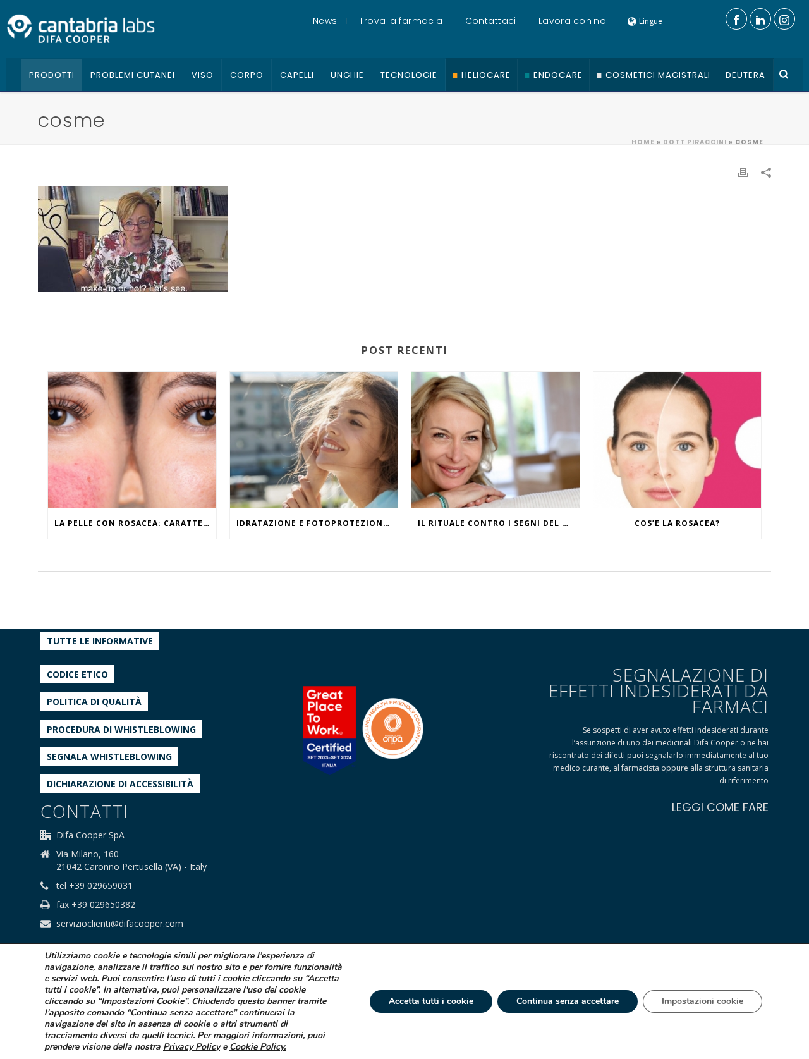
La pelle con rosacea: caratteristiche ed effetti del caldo (135, 523)
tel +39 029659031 (94, 885)
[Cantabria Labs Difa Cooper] (80, 28)
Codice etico (77, 674)
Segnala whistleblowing (109, 756)
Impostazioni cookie (702, 1001)
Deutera (745, 75)
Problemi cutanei (132, 75)
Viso (203, 75)
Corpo (247, 75)
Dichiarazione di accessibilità (120, 784)
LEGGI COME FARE (720, 807)
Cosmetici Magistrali (657, 75)
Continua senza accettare (567, 1001)
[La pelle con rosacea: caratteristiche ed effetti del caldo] (132, 440)
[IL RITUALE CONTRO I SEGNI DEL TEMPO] (495, 440)
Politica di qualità (94, 701)
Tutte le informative (100, 641)
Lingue (650, 21)
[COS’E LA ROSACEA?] (677, 440)
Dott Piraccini (695, 142)
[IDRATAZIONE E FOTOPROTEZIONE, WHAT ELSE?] (314, 440)
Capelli (297, 75)
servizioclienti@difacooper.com (119, 923)
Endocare (558, 75)
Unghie (347, 75)
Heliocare (486, 75)
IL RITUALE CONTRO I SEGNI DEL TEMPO (499, 523)
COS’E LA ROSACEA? (677, 523)
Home (643, 142)
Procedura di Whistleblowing (121, 729)
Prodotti (52, 75)
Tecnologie (408, 75)
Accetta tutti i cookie (431, 1001)
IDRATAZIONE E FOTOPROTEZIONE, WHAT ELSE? (317, 523)
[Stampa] (743, 172)
